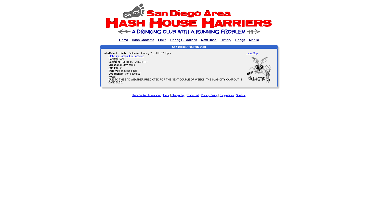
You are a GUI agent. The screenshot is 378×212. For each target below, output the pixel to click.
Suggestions (227, 95)
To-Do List (193, 95)
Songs (240, 40)
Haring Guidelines (183, 40)
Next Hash (209, 40)
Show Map (252, 53)
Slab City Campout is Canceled (126, 56)
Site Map (241, 95)
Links (162, 40)
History (225, 40)
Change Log (178, 95)
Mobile (254, 40)
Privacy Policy (209, 95)
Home (123, 40)
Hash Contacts (143, 40)
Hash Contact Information (146, 95)
